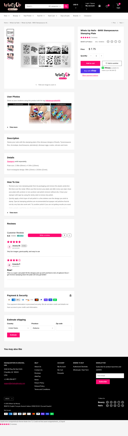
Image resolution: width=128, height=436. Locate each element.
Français (17, 406)
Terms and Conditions (42, 389)
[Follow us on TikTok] (122, 402)
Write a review (45, 235)
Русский (43, 406)
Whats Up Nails (15, 23)
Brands (75, 16)
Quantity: (84, 56)
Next (121, 23)
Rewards (60, 373)
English (12, 406)
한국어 (38, 406)
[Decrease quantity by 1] (91, 56)
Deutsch (23, 406)
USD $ (7, 398)
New (5, 16)
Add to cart (90, 63)
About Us (37, 367)
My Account (61, 367)
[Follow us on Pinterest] (115, 402)
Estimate (13, 335)
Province (35, 323)
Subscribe (103, 382)
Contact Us (38, 370)
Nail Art (39, 16)
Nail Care (51, 16)
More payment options (90, 75)
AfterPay (37, 376)
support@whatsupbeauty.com (14, 383)
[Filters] (64, 235)
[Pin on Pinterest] (111, 41)
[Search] (66, 6)
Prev (114, 23)
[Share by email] (119, 41)
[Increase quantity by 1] (101, 56)
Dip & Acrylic (65, 16)
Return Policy (39, 383)
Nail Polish (28, 16)
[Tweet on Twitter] (115, 41)
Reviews (37, 373)
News (36, 380)
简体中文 (7, 406)
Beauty (15, 16)
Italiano (28, 406)
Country (10, 323)
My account (90, 6)
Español (48, 406)
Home (6, 23)
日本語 (34, 406)
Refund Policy (39, 386)
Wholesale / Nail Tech (81, 370)
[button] (86, 37)
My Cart (60, 370)
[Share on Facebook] (108, 41)
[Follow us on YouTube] (118, 402)
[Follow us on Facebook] (107, 402)
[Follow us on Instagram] (111, 402)
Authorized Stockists (80, 367)
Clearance (87, 16)
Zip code (59, 323)
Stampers (10, 161)
